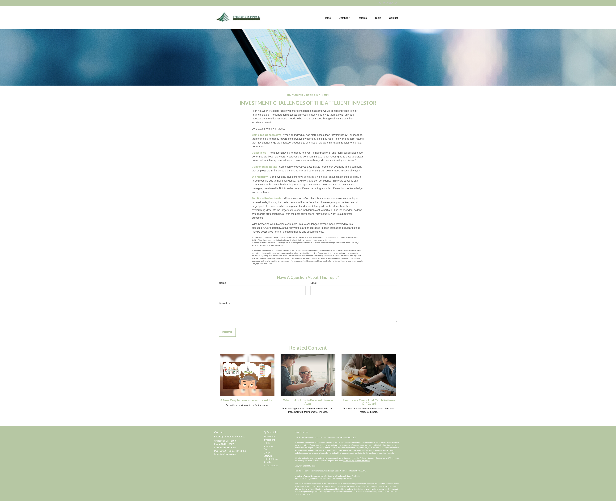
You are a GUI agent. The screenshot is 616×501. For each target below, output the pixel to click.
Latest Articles (271, 459)
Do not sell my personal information (356, 460)
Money (267, 452)
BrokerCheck (350, 437)
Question (224, 303)
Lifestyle (268, 455)
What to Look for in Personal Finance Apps (308, 401)
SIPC (364, 470)
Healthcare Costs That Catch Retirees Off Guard (369, 401)
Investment (269, 439)
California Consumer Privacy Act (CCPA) (376, 458)
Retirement (269, 436)
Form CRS (304, 432)
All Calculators (271, 465)
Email (313, 283)
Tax (265, 449)
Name (222, 283)
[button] (344, 18)
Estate (267, 442)
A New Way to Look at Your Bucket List (247, 400)
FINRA (359, 470)
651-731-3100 (390, 3)
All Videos (269, 462)
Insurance (269, 446)
